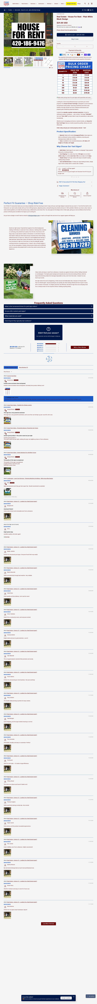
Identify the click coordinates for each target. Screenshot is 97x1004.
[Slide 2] (74, 177)
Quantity (59, 43)
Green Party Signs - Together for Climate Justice (19, 405)
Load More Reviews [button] (48, 923)
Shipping (59, 25)
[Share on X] (90, 10)
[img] (17, 347)
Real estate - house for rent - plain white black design (27, 10)
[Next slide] (51, 34)
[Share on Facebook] (88, 10)
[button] (16, 3)
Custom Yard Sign (11, 375)
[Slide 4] (78, 177)
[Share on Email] (92, 10)
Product (10, 10)
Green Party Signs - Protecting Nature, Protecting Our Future (22, 428)
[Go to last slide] (5, 34)
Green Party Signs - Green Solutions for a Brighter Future (21, 452)
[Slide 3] (76, 177)
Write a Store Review (80, 347)
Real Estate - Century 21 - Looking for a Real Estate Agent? (22, 501)
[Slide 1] (72, 177)
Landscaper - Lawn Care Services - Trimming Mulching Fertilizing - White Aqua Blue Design (30, 478)
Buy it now (75, 39)
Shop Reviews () (23, 367)
